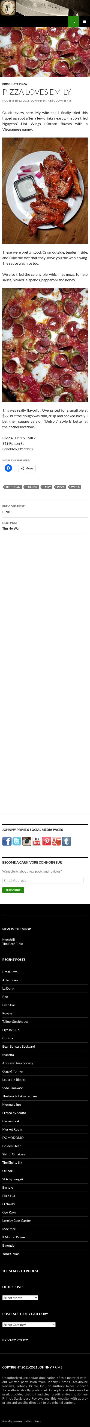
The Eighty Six (12, 1162)
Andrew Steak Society (17, 1063)
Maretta (8, 1055)
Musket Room (12, 1129)
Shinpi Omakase (13, 1154)
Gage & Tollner (12, 1071)
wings (75, 486)
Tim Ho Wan (11, 525)
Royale (7, 1013)
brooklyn (13, 486)
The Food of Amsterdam (19, 1096)
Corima (7, 1038)
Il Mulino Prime (13, 1237)
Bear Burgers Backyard (18, 1046)
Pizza (23, 84)
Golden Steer (11, 1146)
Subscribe (13, 890)
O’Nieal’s (8, 1204)
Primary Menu (84, 21)
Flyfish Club (10, 1030)
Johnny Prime (41, 100)
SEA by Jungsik (13, 1179)
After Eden (10, 980)
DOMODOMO (13, 1138)
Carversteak (11, 1121)
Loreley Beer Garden (17, 1220)
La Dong (8, 988)
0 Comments (63, 100)
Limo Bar (8, 1005)
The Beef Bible (12, 944)
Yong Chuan (11, 1254)
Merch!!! (8, 939)
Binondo (8, 1245)
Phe (5, 997)
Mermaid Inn (11, 1104)
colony (32, 486)
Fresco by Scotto (14, 1113)
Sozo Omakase (12, 1088)
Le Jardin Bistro (13, 1079)
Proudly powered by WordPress (21, 1421)
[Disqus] (45, 609)
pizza (61, 486)
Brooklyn (10, 84)
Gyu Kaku (9, 1212)
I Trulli (13, 509)
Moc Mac (9, 1229)
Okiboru (8, 1171)
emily (47, 486)
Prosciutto (10, 972)
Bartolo (7, 1187)
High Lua (8, 1196)
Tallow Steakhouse (15, 1021)
